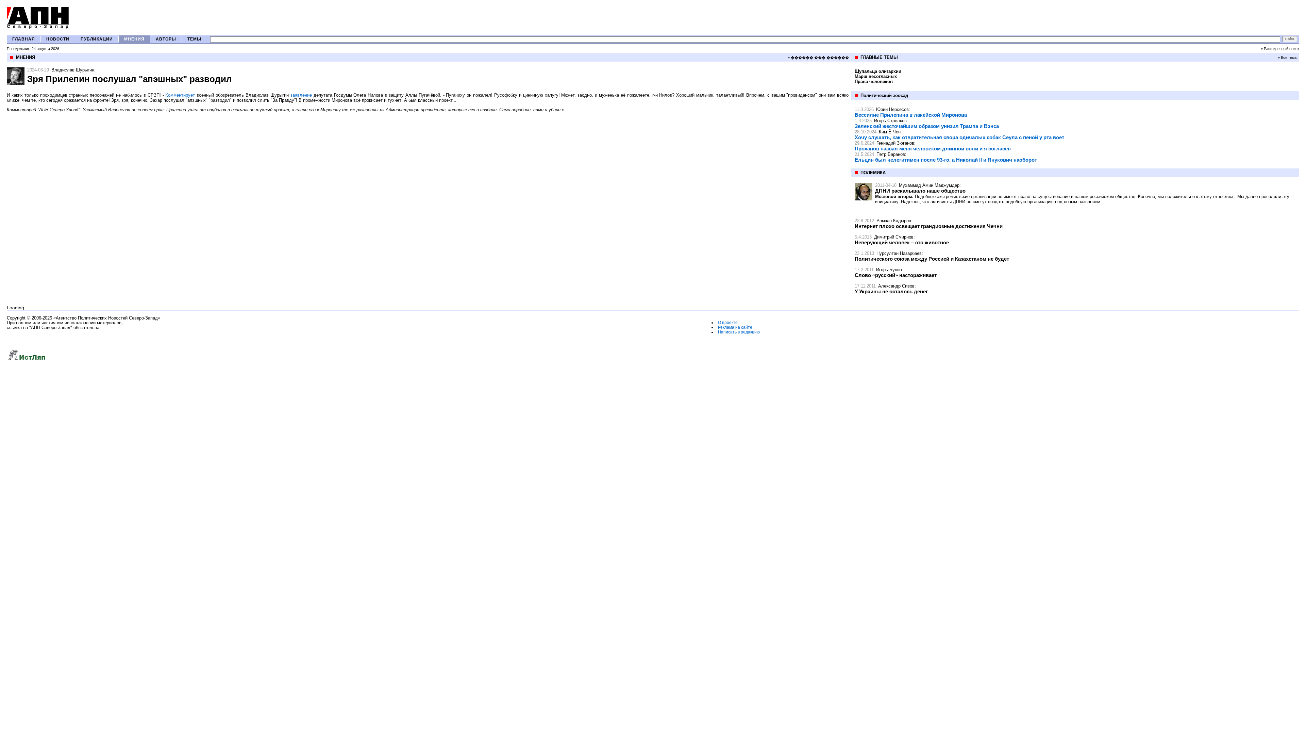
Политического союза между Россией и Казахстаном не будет (932, 259)
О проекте (728, 322)
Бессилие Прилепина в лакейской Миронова (911, 115)
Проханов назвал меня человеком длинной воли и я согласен (933, 148)
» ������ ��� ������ (818, 57)
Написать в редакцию (739, 332)
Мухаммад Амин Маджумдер (929, 185)
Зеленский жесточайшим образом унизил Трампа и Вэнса (927, 126)
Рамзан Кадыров (893, 220)
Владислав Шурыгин (72, 69)
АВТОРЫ (166, 39)
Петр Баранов (890, 154)
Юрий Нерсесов (892, 109)
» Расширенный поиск (1280, 49)
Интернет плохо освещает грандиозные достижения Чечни (929, 226)
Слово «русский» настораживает (896, 275)
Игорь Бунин (889, 269)
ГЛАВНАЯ (23, 39)
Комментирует (180, 95)
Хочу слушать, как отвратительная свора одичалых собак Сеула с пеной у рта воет (959, 137)
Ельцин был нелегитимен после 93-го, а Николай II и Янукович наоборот (946, 160)
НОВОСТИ (57, 39)
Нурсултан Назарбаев (899, 253)
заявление (301, 95)
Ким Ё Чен (890, 131)
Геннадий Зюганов (895, 143)
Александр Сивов (896, 286)
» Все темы (1287, 57)
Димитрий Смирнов (894, 237)
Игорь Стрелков (890, 120)
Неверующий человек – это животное (902, 242)
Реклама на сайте (735, 327)
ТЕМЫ (194, 39)
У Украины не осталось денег (891, 291)
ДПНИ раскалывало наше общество (920, 191)
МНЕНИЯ (134, 39)
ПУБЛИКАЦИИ (97, 39)
